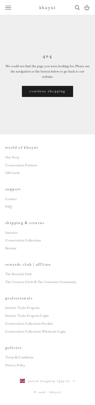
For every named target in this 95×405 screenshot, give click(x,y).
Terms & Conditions (19, 357)
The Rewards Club (18, 274)
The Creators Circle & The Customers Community (41, 282)
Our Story (12, 157)
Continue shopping (48, 91)
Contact (11, 199)
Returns (10, 248)
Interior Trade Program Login (27, 316)
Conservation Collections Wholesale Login (35, 331)
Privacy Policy (15, 365)
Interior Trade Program (22, 308)
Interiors (11, 233)
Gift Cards (12, 173)
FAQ (8, 206)
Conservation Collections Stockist (29, 323)
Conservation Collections (23, 240)
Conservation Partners (21, 165)
